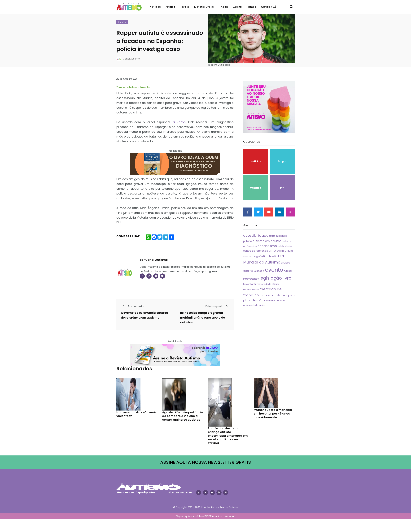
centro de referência (255, 250)
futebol (288, 270)
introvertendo (251, 278)
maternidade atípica (268, 284)
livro (286, 278)
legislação (270, 278)
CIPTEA (272, 250)
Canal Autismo (131, 58)
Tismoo (251, 7)
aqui (231, 516)
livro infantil (249, 284)
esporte (248, 271)
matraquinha (251, 289)
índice (262, 305)
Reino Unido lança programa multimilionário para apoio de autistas (202, 317)
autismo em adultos (267, 241)
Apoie (224, 7)
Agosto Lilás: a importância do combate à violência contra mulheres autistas (182, 416)
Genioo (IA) (268, 7)
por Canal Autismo (154, 260)
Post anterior (135, 306)
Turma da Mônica (275, 300)
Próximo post (214, 306)
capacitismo (267, 246)
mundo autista (270, 295)
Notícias (155, 7)
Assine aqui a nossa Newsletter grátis (205, 462)
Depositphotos (145, 492)
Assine (237, 7)
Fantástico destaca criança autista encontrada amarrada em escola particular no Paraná (228, 435)
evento (274, 270)
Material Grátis (204, 7)
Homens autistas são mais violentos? (136, 414)
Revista (184, 7)
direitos (285, 262)
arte (272, 236)
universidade (250, 305)
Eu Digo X (259, 270)
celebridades (285, 246)
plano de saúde (254, 300)
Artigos (170, 7)
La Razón (179, 122)
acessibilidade (255, 235)
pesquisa (288, 295)
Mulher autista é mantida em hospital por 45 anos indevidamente (273, 413)
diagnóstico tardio (264, 256)
